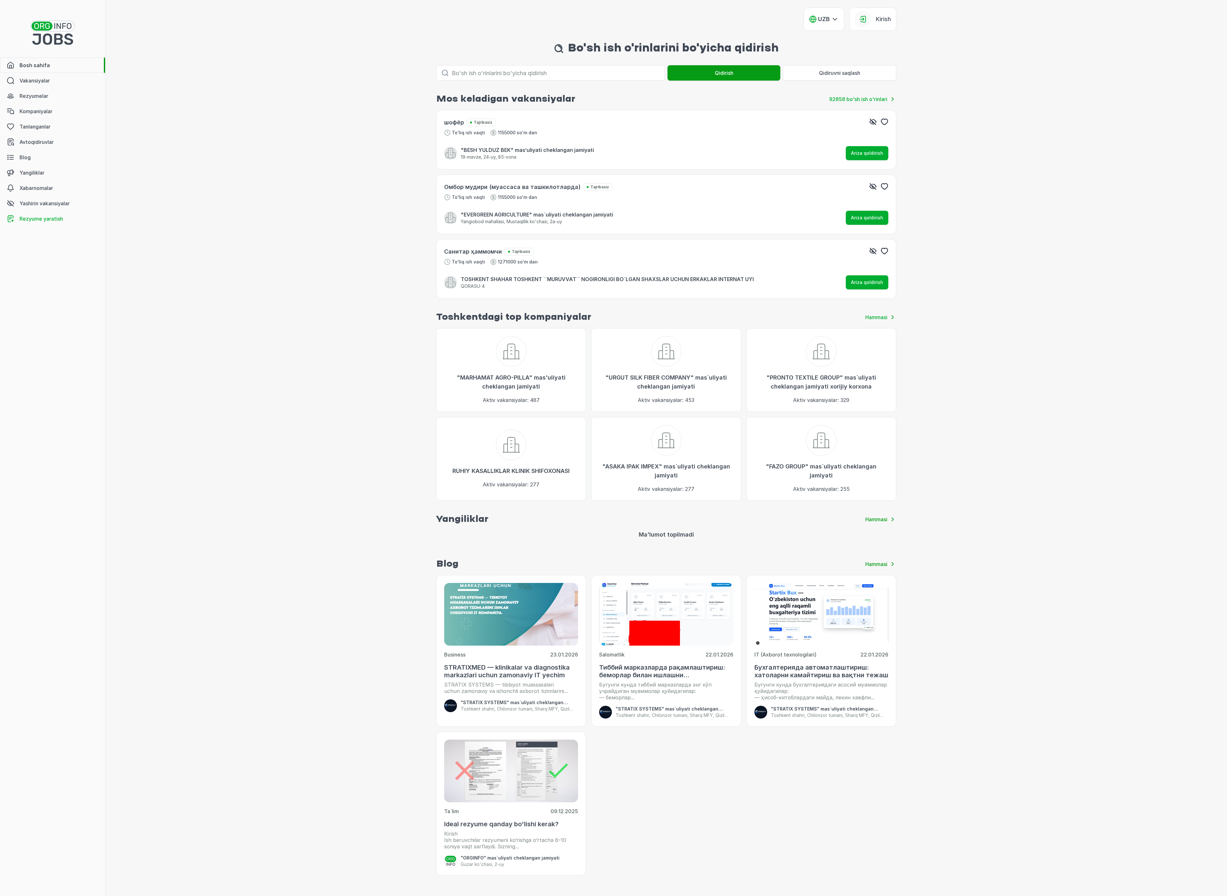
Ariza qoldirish (867, 153)
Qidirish (724, 73)
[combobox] (824, 19)
